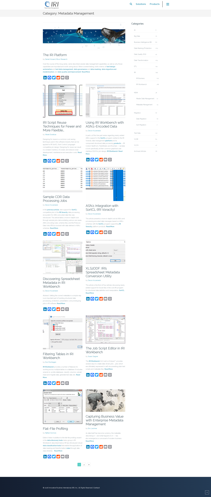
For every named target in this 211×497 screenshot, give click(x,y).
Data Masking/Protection (143, 48)
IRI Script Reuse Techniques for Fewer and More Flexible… (62, 126)
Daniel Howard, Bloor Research (56, 59)
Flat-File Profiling (55, 429)
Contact (97, 488)
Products (155, 4)
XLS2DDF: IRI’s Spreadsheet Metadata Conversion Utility (103, 272)
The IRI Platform (55, 55)
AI (134, 30)
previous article (53, 210)
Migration (137, 113)
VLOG (136, 145)
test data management (64, 69)
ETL (135, 66)
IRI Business (140, 78)
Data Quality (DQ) (140, 54)
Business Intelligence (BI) (143, 42)
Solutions (141, 4)
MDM (136, 93)
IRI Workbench (112, 151)
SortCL (103, 138)
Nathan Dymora (50, 433)
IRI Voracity (63, 212)
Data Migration (141, 119)
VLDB (136, 139)
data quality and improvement (69, 72)
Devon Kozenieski (94, 131)
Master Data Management (145, 98)
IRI (135, 72)
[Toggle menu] (166, 5)
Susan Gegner (93, 356)
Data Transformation (141, 60)
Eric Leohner (92, 428)
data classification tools (52, 445)
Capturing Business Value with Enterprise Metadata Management (105, 420)
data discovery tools (55, 440)
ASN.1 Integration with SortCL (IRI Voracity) (102, 207)
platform (108, 141)
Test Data (137, 133)
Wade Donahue (50, 134)
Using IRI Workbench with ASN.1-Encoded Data (105, 124)
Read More (86, 72)
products (117, 143)
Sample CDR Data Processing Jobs (56, 199)
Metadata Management (144, 105)
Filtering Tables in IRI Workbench (58, 356)
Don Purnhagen (50, 362)
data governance (80, 69)
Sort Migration (141, 125)
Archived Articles (140, 151)
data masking (95, 69)
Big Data (137, 36)
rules (68, 448)
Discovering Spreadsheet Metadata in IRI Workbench (61, 282)
